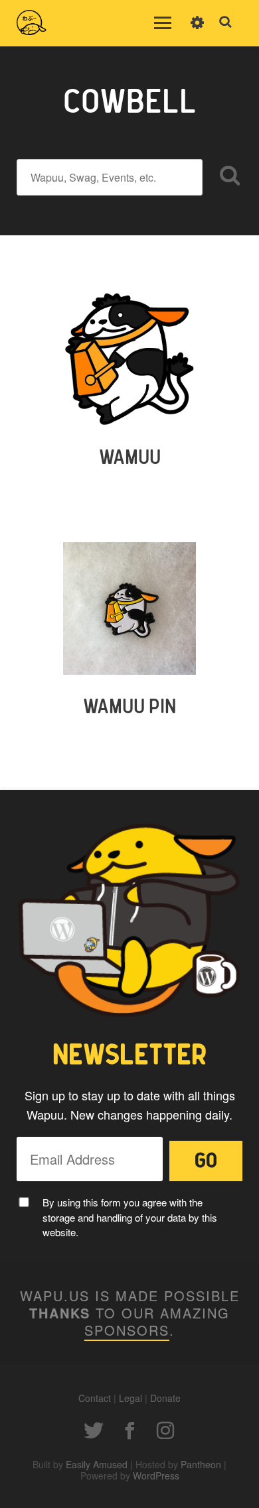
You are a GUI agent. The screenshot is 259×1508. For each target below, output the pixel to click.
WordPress (156, 1475)
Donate (165, 1398)
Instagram (165, 1430)
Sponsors (126, 1330)
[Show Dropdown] (197, 31)
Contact (94, 1398)
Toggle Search (226, 22)
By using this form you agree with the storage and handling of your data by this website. (130, 1217)
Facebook (129, 1430)
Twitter (93, 1430)
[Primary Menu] (162, 23)
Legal (130, 1398)
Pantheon (201, 1464)
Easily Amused (97, 1464)
